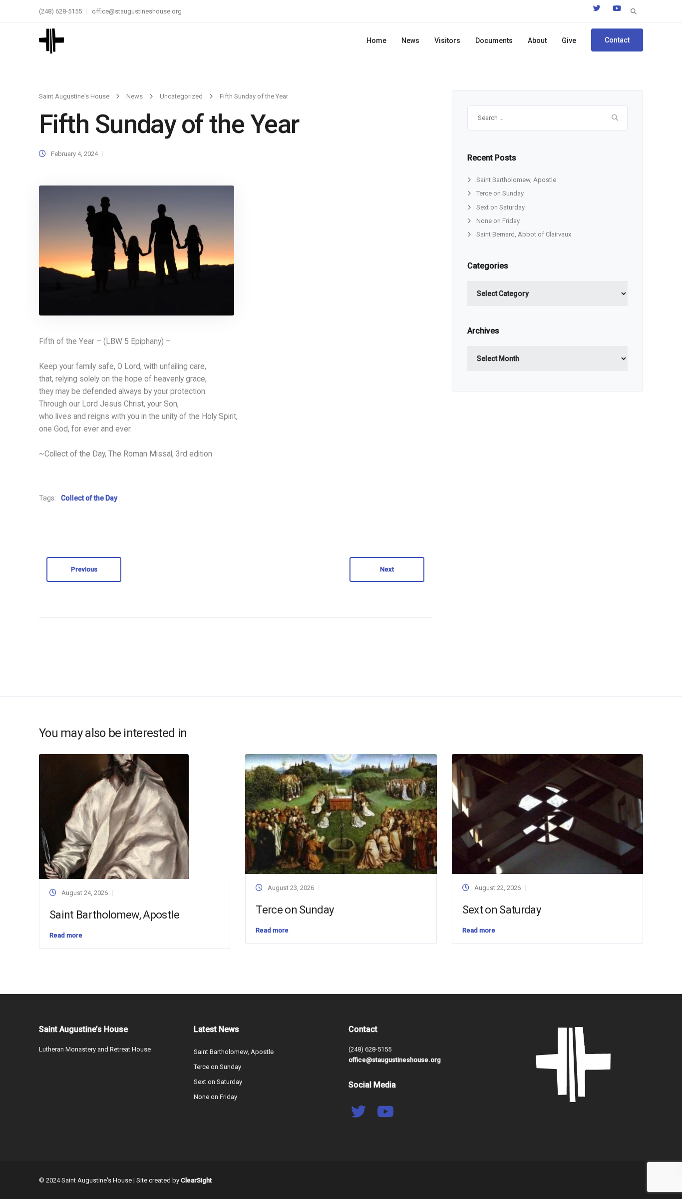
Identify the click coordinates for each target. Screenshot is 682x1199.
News (410, 40)
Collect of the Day (89, 498)
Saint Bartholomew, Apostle (516, 180)
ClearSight (196, 1180)
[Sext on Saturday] (547, 813)
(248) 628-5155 (60, 11)
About (537, 40)
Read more (65, 935)
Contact (617, 40)
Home (376, 40)
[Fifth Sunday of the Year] (136, 250)
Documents (494, 40)
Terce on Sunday (500, 193)
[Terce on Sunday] (340, 813)
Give (569, 40)
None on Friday (498, 220)
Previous (84, 569)
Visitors (447, 40)
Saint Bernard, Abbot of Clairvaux (523, 234)
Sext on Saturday (500, 207)
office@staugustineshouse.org (137, 11)
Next (387, 569)
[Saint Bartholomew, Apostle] (114, 816)
